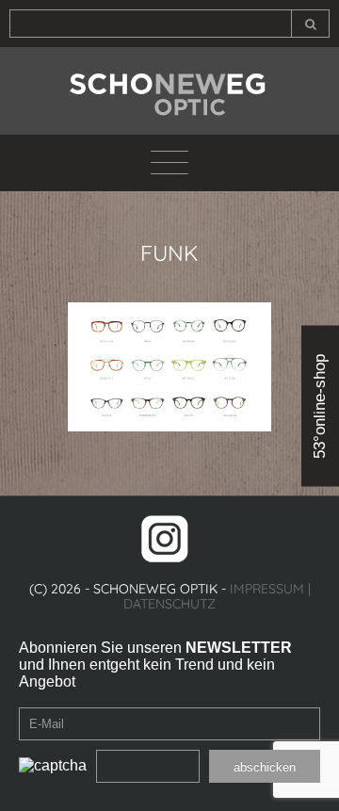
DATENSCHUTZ (169, 603)
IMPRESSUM (267, 588)
